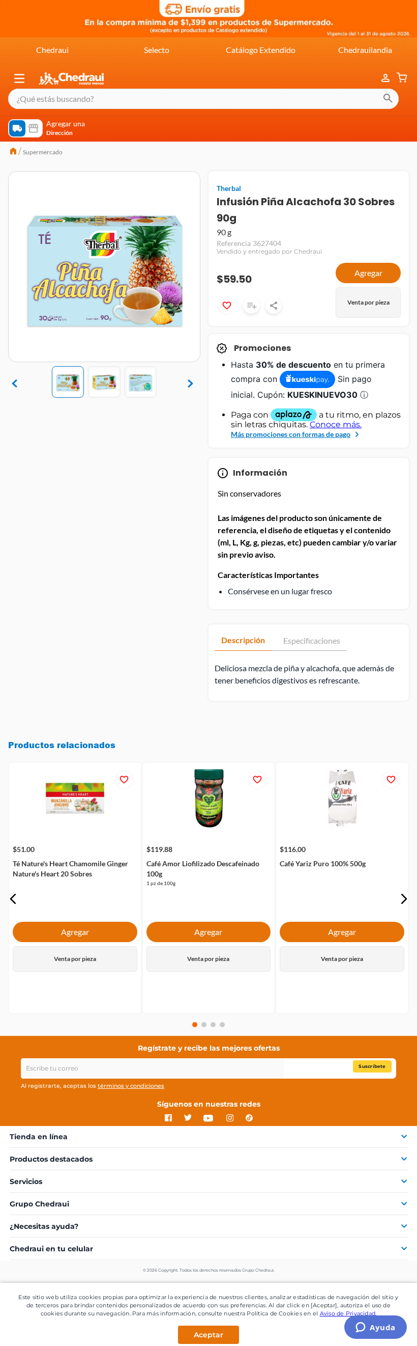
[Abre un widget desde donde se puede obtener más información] (375, 1328)
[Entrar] (380, 78)
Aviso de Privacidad (348, 1313)
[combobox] (203, 99)
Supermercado (43, 152)
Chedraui (52, 49)
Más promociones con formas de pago (290, 434)
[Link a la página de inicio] (13, 152)
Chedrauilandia (365, 49)
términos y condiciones (131, 1085)
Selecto (156, 49)
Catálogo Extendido (260, 49)
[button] (19, 78)
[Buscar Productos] (388, 98)
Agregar (368, 273)
